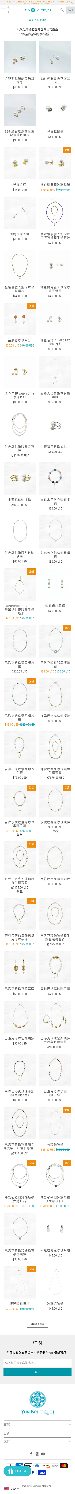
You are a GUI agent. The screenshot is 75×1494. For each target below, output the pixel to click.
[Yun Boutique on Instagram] (37, 1454)
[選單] (1, 10)
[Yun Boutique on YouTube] (43, 1454)
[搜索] (62, 10)
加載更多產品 (37, 1323)
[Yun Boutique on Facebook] (31, 1454)
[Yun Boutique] (37, 10)
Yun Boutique (35, 1485)
